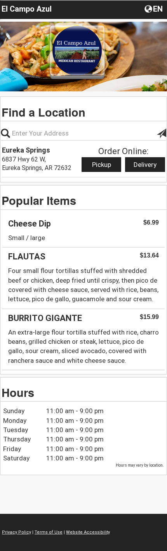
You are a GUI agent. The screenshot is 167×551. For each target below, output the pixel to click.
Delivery (145, 164)
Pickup (101, 164)
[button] (154, 8)
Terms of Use (49, 532)
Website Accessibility (88, 532)
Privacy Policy (16, 532)
